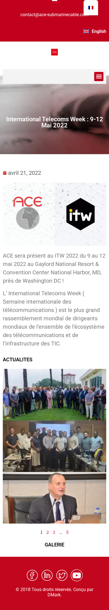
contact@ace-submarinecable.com (54, 14)
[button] (98, 76)
